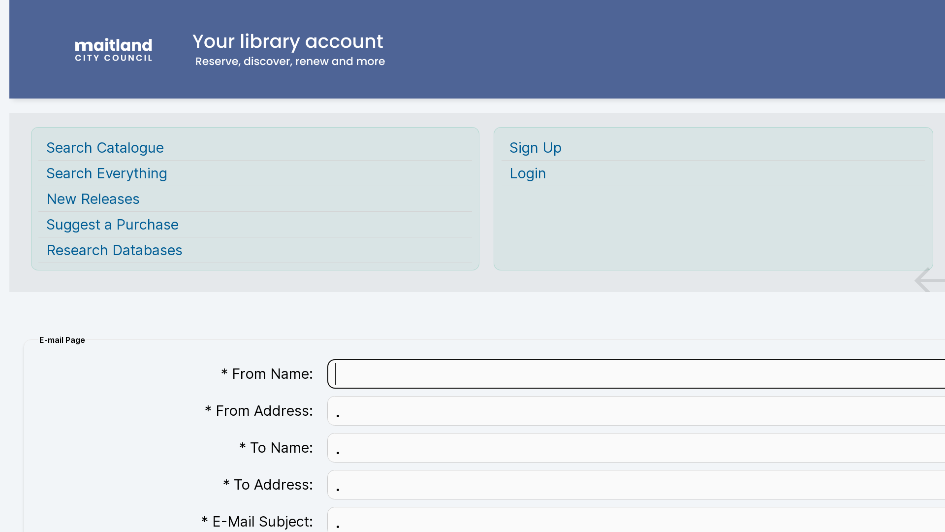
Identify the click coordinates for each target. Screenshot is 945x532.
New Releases (93, 198)
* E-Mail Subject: (257, 521)
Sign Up (535, 147)
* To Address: (268, 484)
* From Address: (259, 410)
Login (527, 173)
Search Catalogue (105, 147)
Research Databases (114, 250)
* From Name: (267, 373)
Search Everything (106, 173)
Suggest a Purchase (112, 224)
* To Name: (276, 447)
